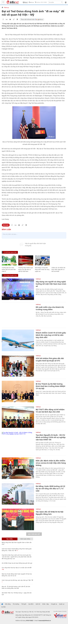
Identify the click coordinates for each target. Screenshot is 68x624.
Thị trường (16, 604)
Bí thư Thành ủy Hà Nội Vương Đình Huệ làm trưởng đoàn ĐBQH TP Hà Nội (50, 386)
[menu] (3, 2)
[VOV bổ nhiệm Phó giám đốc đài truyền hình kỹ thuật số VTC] (18, 366)
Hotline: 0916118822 (42, 2)
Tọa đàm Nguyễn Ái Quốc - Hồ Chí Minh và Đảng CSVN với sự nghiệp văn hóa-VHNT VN (51, 437)
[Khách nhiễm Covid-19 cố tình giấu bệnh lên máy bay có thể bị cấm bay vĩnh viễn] (18, 340)
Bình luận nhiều (25, 539)
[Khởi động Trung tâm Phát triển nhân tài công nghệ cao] (42, 260)
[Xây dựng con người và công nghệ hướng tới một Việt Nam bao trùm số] (18, 289)
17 (17, 550)
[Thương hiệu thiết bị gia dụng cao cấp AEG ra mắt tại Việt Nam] (25, 260)
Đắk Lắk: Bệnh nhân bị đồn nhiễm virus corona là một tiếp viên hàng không (51, 462)
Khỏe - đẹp (45, 604)
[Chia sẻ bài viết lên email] (10, 19)
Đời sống (8, 604)
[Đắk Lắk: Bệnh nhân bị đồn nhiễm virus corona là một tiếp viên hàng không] (18, 468)
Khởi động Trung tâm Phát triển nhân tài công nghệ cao (42, 269)
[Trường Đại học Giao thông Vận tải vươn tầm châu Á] (9, 260)
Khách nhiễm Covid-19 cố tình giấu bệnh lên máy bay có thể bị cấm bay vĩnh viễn (51, 335)
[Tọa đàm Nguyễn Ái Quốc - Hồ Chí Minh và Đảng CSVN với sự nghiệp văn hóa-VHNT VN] (18, 442)
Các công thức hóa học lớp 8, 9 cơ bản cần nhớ (16, 567)
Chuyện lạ (54, 604)
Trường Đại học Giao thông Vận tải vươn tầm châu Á (9, 269)
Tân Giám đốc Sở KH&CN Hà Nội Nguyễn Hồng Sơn (49, 513)
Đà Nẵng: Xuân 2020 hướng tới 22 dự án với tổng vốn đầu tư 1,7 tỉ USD (50, 488)
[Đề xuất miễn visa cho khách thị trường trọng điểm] (18, 315)
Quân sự (61, 604)
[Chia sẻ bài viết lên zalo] (6, 19)
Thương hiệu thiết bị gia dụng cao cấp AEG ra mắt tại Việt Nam (25, 269)
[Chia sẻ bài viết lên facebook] (3, 19)
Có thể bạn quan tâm (10, 252)
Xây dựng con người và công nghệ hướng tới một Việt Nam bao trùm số (51, 283)
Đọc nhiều (10, 539)
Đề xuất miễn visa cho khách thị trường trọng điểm (50, 308)
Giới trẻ (38, 604)
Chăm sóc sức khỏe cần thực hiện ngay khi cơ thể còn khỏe (58, 269)
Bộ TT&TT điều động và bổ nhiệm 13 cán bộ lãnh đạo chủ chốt (50, 410)
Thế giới (23, 604)
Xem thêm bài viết (34, 534)
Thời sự (6, 7)
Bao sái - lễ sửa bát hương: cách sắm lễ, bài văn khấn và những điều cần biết (16, 587)
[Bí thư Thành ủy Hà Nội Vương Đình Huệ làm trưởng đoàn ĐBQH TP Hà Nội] (18, 391)
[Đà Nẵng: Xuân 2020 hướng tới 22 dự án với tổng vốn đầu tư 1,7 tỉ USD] (18, 494)
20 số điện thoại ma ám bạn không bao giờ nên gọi (17, 563)
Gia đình (30, 604)
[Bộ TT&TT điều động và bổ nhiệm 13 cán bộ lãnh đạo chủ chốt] (18, 417)
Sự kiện (3, 607)
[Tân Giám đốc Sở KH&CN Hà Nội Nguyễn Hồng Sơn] (18, 519)
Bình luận (5, 225)
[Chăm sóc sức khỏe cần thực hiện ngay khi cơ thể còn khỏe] (59, 260)
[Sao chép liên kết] (13, 19)
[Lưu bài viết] (17, 19)
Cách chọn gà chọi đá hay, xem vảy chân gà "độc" (16, 580)
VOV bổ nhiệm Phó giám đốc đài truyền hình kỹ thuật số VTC (50, 359)
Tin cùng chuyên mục (10, 275)
